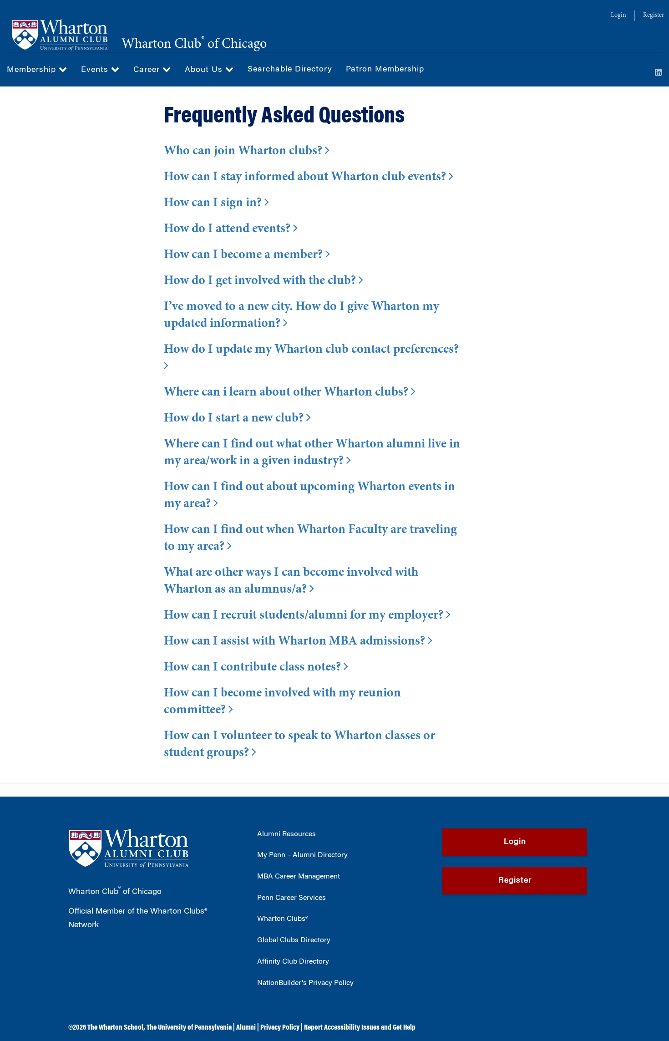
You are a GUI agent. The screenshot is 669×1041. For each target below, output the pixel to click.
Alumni (246, 1027)
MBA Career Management (298, 876)
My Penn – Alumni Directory (302, 855)
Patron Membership (385, 70)
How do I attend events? (228, 229)
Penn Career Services (291, 898)
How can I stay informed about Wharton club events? (306, 177)
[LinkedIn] (658, 73)
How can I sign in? (214, 203)
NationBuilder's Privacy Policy (305, 983)
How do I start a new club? (235, 418)
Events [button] (96, 70)
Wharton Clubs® (282, 919)
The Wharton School (115, 1027)
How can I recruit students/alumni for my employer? (305, 615)
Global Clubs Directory (293, 940)
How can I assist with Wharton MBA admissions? (296, 641)
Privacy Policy (279, 1027)
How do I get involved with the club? (261, 281)
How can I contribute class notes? (254, 667)
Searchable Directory (290, 70)
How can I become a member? (244, 255)
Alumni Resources (286, 834)
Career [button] (147, 70)
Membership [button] (33, 70)
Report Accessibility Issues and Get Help (360, 1027)
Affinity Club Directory (293, 961)
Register (653, 15)
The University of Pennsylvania (189, 1027)
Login (618, 15)
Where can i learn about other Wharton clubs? (287, 392)
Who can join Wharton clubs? (244, 151)
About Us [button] (205, 70)
